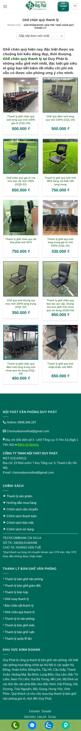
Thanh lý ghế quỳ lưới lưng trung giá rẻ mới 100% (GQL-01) (60, 242)
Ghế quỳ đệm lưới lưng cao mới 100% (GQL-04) (60, 118)
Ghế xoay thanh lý (17, 599)
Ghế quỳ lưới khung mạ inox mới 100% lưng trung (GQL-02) (20, 303)
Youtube (46, 710)
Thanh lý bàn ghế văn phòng (24, 579)
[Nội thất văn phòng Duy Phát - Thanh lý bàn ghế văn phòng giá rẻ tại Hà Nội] (36, 6)
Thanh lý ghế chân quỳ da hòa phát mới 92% (20, 241)
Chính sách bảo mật (20, 522)
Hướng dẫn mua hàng (21, 502)
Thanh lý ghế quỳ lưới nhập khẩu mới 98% (60, 365)
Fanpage (34, 710)
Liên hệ (41, 716)
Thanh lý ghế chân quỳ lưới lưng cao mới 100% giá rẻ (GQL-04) (21, 119)
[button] (5, 6)
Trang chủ (14, 25)
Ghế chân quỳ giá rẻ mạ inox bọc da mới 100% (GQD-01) (20, 181)
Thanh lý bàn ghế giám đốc (23, 585)
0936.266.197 (27, 422)
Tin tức (52, 716)
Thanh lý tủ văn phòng (19, 618)
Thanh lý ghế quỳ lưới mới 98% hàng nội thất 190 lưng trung (60, 181)
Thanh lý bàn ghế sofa (19, 625)
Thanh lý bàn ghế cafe (19, 632)
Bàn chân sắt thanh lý (19, 605)
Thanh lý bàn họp (16, 592)
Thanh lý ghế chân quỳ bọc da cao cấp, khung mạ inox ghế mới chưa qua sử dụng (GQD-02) (60, 305)
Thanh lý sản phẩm (19, 496)
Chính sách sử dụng (20, 529)
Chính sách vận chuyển (22, 509)
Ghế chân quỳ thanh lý (22, 59)
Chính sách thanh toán (22, 516)
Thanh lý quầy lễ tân (18, 638)
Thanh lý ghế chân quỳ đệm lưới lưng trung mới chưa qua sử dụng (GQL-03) (21, 368)
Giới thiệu (30, 716)
